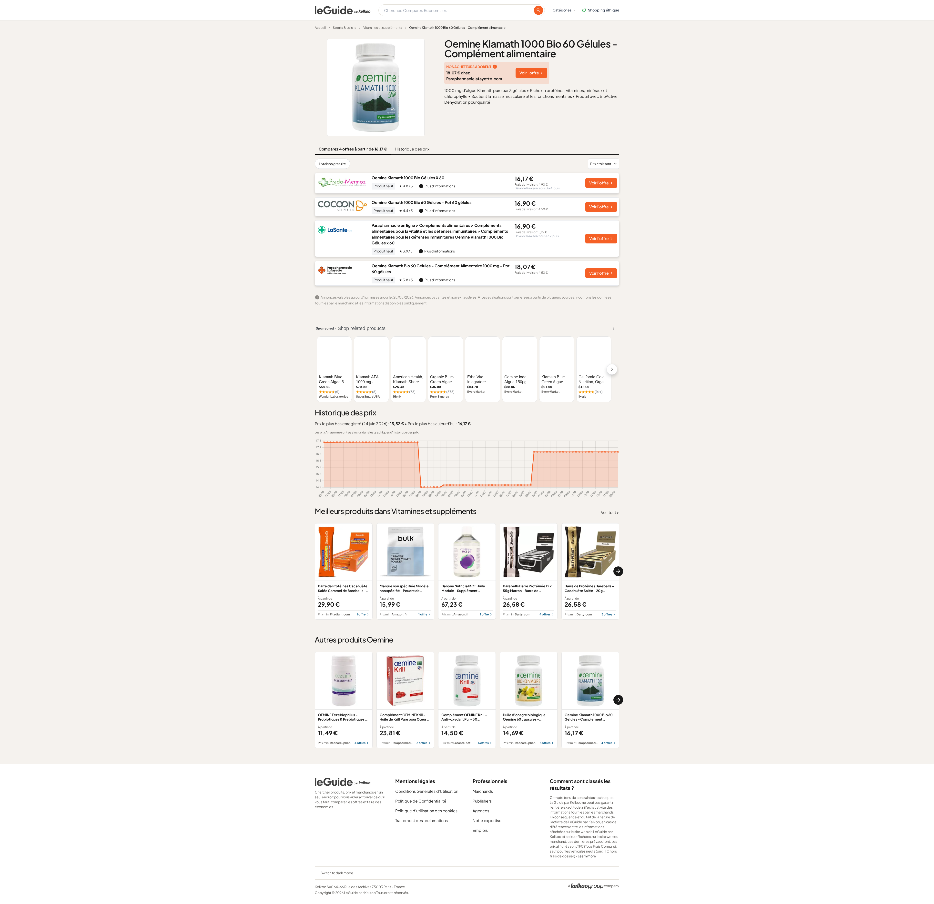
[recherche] (538, 10)
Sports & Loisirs (344, 28)
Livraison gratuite (332, 163)
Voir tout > (610, 512)
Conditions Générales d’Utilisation (426, 791)
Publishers (482, 801)
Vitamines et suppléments (382, 28)
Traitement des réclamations (421, 820)
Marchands (483, 791)
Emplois (480, 830)
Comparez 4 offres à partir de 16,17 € (353, 148)
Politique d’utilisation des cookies (426, 810)
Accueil (320, 28)
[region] (467, 571)
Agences (481, 810)
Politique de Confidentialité (420, 801)
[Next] (618, 571)
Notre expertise (487, 820)
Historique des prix (412, 148)
